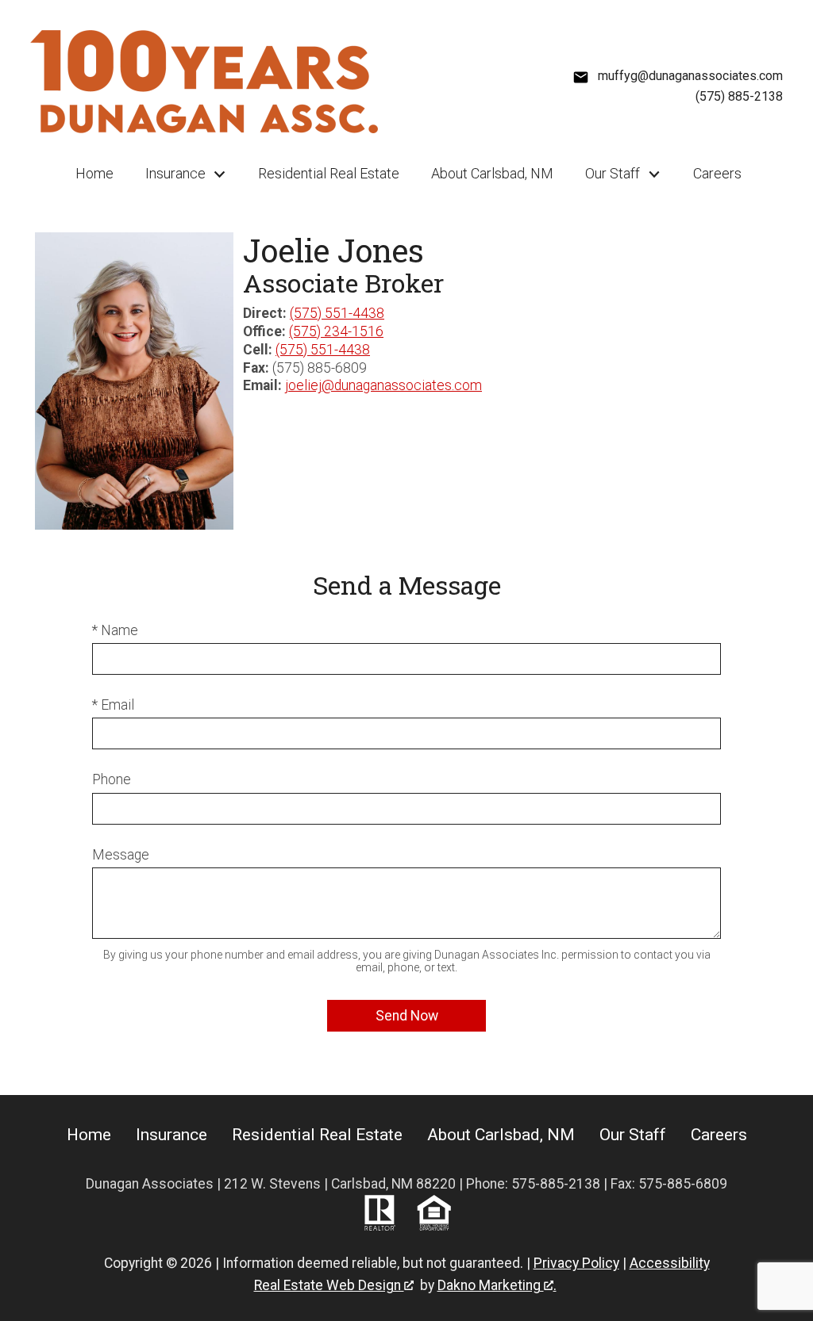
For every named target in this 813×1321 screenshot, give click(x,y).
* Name (115, 630)
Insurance (171, 1134)
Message (120, 855)
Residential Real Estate (328, 174)
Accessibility (670, 1263)
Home (94, 174)
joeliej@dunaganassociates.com (383, 385)
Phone (111, 779)
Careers (717, 174)
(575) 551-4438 (337, 313)
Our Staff (632, 1134)
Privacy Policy (576, 1263)
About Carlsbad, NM (492, 174)
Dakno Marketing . (497, 1285)
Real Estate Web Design (329, 1285)
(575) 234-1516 (336, 331)
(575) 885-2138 (739, 96)
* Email (113, 705)
